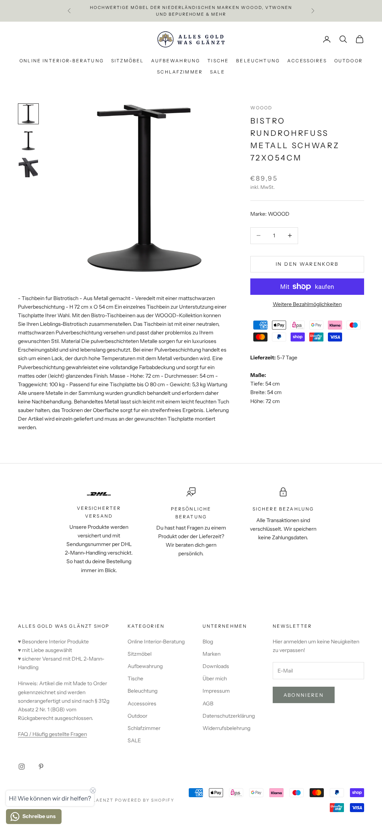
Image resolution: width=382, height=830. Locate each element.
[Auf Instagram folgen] (21, 766)
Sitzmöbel (127, 60)
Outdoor (348, 60)
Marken (211, 653)
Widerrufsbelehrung (226, 728)
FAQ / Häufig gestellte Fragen (52, 734)
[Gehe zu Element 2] (28, 140)
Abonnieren (304, 695)
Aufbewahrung (175, 60)
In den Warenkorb (307, 264)
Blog (208, 641)
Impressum (216, 690)
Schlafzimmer (180, 72)
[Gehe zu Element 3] (28, 167)
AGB (208, 703)
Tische (218, 60)
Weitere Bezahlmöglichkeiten (307, 304)
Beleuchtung (258, 60)
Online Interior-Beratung (61, 60)
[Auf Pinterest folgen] (41, 766)
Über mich (215, 678)
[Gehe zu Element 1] (28, 113)
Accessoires (307, 60)
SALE (217, 72)
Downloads (216, 666)
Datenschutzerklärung (229, 715)
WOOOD (261, 107)
